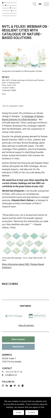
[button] (18, 412)
